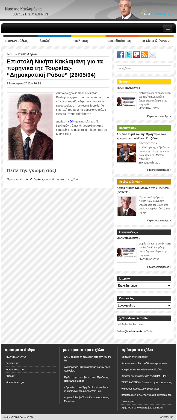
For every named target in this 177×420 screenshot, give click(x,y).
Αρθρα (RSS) (10, 417)
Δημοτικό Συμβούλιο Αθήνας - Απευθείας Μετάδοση (86, 399)
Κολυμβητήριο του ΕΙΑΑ (150, 407)
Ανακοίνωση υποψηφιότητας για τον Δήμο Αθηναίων (87, 369)
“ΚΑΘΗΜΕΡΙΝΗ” (159, 376)
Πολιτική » (125, 81)
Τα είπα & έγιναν (27, 54)
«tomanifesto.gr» (15, 369)
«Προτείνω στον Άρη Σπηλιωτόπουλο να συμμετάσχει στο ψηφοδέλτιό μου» (86, 389)
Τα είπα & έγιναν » (130, 181)
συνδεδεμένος (35, 179)
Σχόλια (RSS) (26, 417)
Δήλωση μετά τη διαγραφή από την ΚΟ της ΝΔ (87, 358)
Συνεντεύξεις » (128, 232)
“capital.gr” (142, 356)
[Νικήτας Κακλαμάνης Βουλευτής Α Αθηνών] (88, 9)
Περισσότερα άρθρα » (159, 116)
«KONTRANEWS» (128, 87)
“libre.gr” (10, 375)
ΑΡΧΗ (11, 54)
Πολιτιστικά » (127, 128)
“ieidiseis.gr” (12, 363)
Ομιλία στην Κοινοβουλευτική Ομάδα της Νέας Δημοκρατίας (86, 379)
